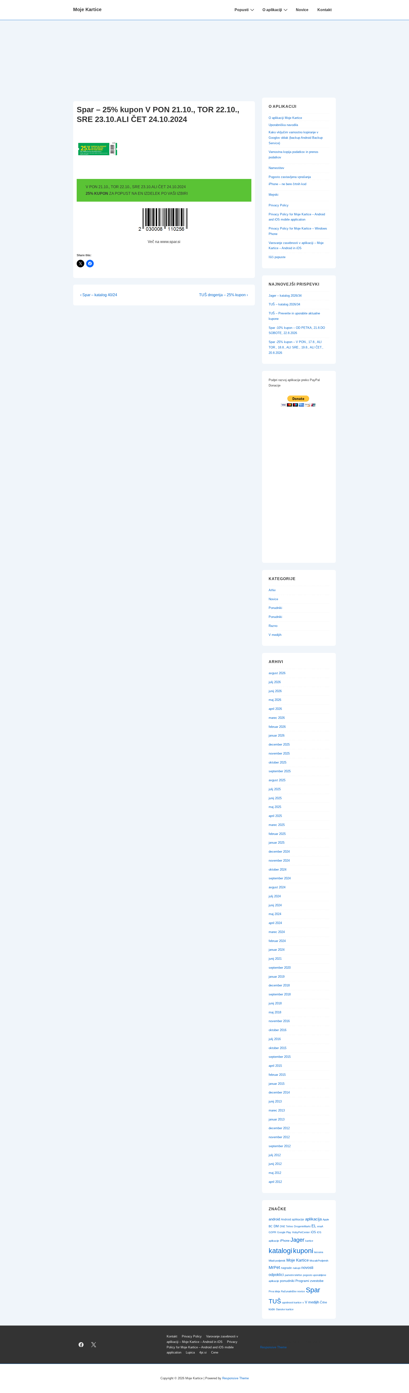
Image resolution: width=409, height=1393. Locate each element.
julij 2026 (275, 682)
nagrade (286, 1268)
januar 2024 (277, 949)
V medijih (275, 635)
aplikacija (313, 1219)
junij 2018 (275, 1003)
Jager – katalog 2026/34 (285, 295)
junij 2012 (275, 1164)
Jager (297, 1240)
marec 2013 (277, 1110)
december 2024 (279, 851)
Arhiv (272, 590)
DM (276, 1226)
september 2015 (280, 1057)
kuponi (303, 1250)
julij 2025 (275, 789)
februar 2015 (277, 1074)
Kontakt (324, 10)
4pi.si (203, 1352)
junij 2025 (275, 798)
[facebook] (81, 1345)
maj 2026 (275, 700)
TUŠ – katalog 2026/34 (284, 304)
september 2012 (280, 1146)
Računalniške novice (293, 1291)
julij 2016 (275, 1039)
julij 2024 (275, 896)
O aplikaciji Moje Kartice (285, 118)
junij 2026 (275, 691)
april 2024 (275, 923)
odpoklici (276, 1274)
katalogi (280, 1250)
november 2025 (279, 753)
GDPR (272, 1232)
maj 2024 (275, 914)
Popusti (242, 10)
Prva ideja (274, 1291)
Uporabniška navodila (283, 125)
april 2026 (275, 709)
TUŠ (275, 1301)
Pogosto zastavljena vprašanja (290, 177)
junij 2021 (275, 958)
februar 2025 (277, 834)
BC (271, 1226)
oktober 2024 (277, 869)
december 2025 (279, 744)
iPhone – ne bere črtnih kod (287, 184)
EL (313, 1226)
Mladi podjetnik (277, 1260)
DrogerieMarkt (302, 1226)
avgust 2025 (277, 780)
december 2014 (279, 1092)
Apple (326, 1219)
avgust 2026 (277, 673)
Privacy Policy (279, 205)
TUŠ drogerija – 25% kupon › (223, 295)
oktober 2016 (277, 1030)
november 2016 (279, 1021)
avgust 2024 (277, 887)
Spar (313, 1290)
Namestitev (276, 168)
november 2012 (279, 1137)
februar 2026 (277, 727)
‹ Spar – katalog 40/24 (98, 295)
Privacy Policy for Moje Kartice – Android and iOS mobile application (202, 1347)
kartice (309, 1240)
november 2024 (279, 860)
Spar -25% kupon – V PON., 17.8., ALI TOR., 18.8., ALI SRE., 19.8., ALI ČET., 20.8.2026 (296, 347)
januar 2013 (277, 1119)
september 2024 (280, 878)
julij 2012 (275, 1155)
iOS (313, 1232)
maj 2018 (275, 1012)
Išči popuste (277, 257)
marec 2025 (277, 825)
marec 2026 (277, 718)
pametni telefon (293, 1275)
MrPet (274, 1267)
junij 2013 (275, 1101)
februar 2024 (277, 941)
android (274, 1219)
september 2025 (280, 771)
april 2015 (275, 1066)
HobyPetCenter (301, 1232)
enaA (320, 1226)
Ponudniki (275, 608)
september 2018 (280, 994)
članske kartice (284, 1309)
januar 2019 (277, 976)
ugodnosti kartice (292, 1302)
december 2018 (279, 985)
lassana (318, 1252)
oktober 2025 (277, 762)
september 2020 (280, 967)
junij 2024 (275, 905)
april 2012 (275, 1182)
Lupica (190, 1352)
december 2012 (279, 1128)
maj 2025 (275, 807)
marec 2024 (277, 932)
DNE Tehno (286, 1226)
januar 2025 (277, 842)
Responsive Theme (273, 1347)
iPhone (284, 1240)
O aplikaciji (272, 10)
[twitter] (93, 1345)
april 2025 (275, 816)
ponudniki (287, 1281)
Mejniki (273, 194)
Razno (273, 626)
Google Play (284, 1232)
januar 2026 (277, 735)
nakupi (296, 1268)
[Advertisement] (204, 55)
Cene (214, 1352)
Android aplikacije (292, 1219)
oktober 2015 (277, 1048)
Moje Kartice (87, 9)
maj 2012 (275, 1173)
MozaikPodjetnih (319, 1260)
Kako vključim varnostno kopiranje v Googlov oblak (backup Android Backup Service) (296, 137)
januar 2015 (277, 1083)
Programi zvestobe (309, 1281)
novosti (307, 1268)
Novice (302, 10)
